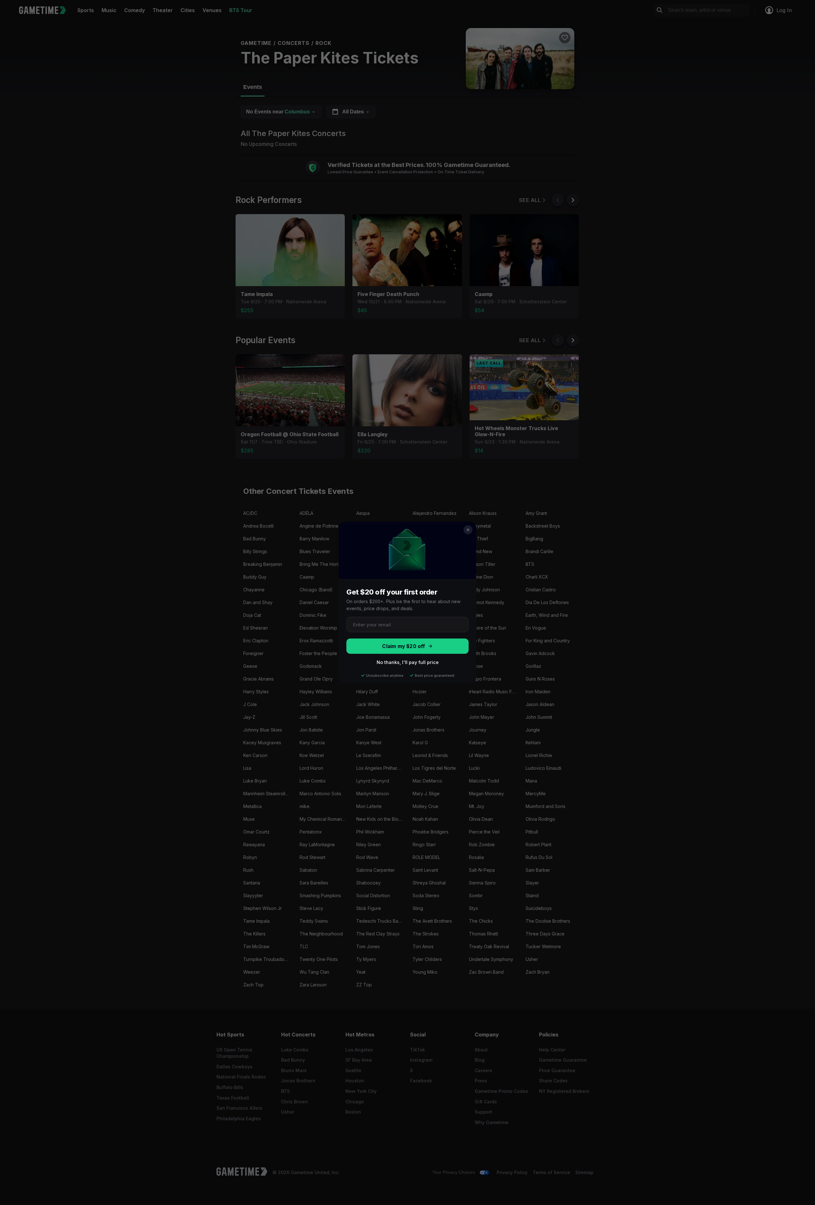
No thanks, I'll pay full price (408, 662)
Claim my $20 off (403, 646)
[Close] (468, 529)
